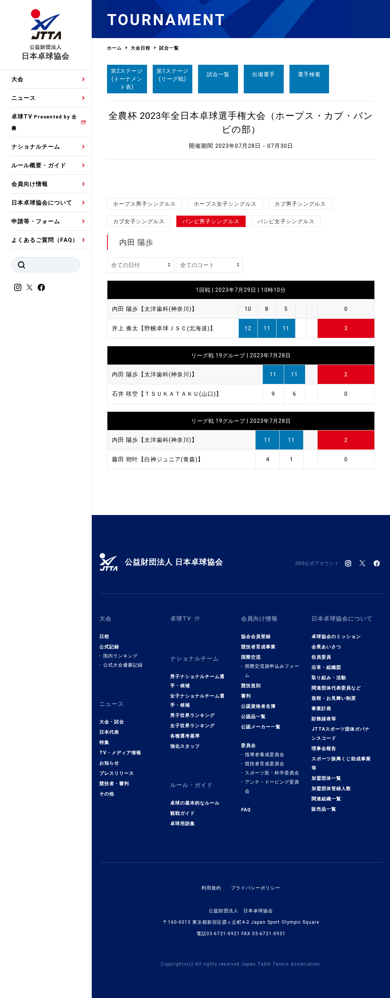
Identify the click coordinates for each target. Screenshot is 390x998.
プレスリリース (116, 773)
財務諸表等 (324, 718)
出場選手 (263, 74)
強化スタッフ (185, 746)
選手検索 (309, 74)
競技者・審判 (114, 783)
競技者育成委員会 (265, 763)
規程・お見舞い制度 (334, 698)
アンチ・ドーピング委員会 (272, 786)
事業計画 (321, 708)
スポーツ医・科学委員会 (272, 773)
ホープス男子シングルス (144, 204)
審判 (246, 696)
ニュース (23, 97)
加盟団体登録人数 (331, 788)
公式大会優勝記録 (123, 665)
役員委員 (321, 657)
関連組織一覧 (326, 798)
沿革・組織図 (326, 667)
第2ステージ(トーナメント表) (127, 79)
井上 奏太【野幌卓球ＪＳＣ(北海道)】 (164, 328)
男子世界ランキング (192, 715)
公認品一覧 (253, 716)
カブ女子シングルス (139, 221)
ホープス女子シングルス (225, 204)
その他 (106, 793)
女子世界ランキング (192, 725)
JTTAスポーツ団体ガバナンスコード (341, 733)
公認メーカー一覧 (261, 726)
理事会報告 (324, 748)
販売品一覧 (324, 809)
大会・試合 (111, 722)
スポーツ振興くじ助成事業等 (341, 763)
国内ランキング (120, 656)
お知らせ (109, 763)
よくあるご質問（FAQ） (44, 240)
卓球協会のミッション (336, 636)
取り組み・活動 (329, 677)
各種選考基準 (185, 736)
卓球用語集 (182, 823)
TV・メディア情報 (120, 752)
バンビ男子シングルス (211, 221)
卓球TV (44, 122)
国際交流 (251, 657)
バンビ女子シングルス (286, 221)
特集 (104, 742)
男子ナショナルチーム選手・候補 (197, 681)
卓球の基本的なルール (195, 803)
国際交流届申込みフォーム (272, 671)
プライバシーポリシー (255, 888)
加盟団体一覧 (326, 778)
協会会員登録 (256, 636)
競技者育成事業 (258, 646)
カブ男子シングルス (300, 204)
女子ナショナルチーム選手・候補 (197, 700)
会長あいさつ (326, 646)
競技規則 (251, 685)
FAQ (246, 809)
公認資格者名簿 (258, 706)
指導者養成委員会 (265, 754)
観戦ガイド (182, 813)
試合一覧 (218, 74)
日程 (104, 636)
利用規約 (211, 888)
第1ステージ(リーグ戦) (173, 75)
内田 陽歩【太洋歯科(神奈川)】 (155, 308)
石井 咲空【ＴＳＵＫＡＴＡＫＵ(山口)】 (167, 393)
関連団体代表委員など (336, 688)
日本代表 (109, 732)
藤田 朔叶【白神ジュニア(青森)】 (158, 459)
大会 (17, 79)
